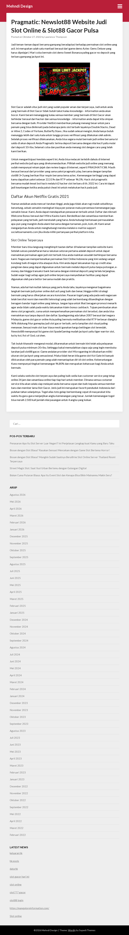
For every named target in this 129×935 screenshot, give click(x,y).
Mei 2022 (15, 814)
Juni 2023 (15, 744)
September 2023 (19, 723)
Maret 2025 (16, 598)
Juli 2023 (15, 737)
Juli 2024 (15, 654)
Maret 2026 (16, 515)
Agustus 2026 (18, 494)
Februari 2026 (18, 522)
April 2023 (16, 758)
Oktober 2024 (18, 633)
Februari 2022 (18, 834)
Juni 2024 (15, 661)
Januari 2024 (17, 696)
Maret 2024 (16, 682)
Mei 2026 (15, 501)
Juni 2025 (15, 577)
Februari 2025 (18, 605)
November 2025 (19, 543)
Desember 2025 (19, 536)
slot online (16, 884)
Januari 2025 (17, 612)
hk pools (14, 861)
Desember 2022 (19, 786)
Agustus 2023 (18, 730)
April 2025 (16, 591)
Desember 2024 (19, 619)
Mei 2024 (15, 668)
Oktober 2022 (18, 800)
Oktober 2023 (18, 716)
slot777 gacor (18, 892)
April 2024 (16, 675)
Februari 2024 (18, 689)
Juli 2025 (15, 571)
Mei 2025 (15, 584)
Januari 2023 (17, 779)
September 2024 (19, 640)
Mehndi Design (19, 6)
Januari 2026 (17, 529)
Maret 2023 (16, 765)
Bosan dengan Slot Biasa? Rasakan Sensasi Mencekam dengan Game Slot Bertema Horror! (60, 450)
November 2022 (19, 793)
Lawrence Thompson (56, 36)
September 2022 (19, 807)
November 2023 (19, 709)
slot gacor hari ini (19, 876)
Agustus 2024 (18, 647)
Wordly (72, 930)
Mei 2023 (15, 751)
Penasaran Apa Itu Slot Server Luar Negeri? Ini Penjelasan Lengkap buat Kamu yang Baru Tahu (62, 443)
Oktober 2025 (18, 550)
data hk (14, 868)
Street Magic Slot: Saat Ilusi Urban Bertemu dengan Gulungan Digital (48, 468)
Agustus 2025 (18, 564)
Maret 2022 (16, 827)
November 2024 (19, 626)
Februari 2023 (18, 772)
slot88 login (16, 900)
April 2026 (16, 508)
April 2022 (16, 821)
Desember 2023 (19, 702)
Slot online (16, 916)
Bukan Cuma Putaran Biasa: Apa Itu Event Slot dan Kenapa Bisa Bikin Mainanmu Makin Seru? (61, 475)
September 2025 (19, 557)
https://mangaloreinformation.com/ (29, 908)
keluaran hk (16, 853)
